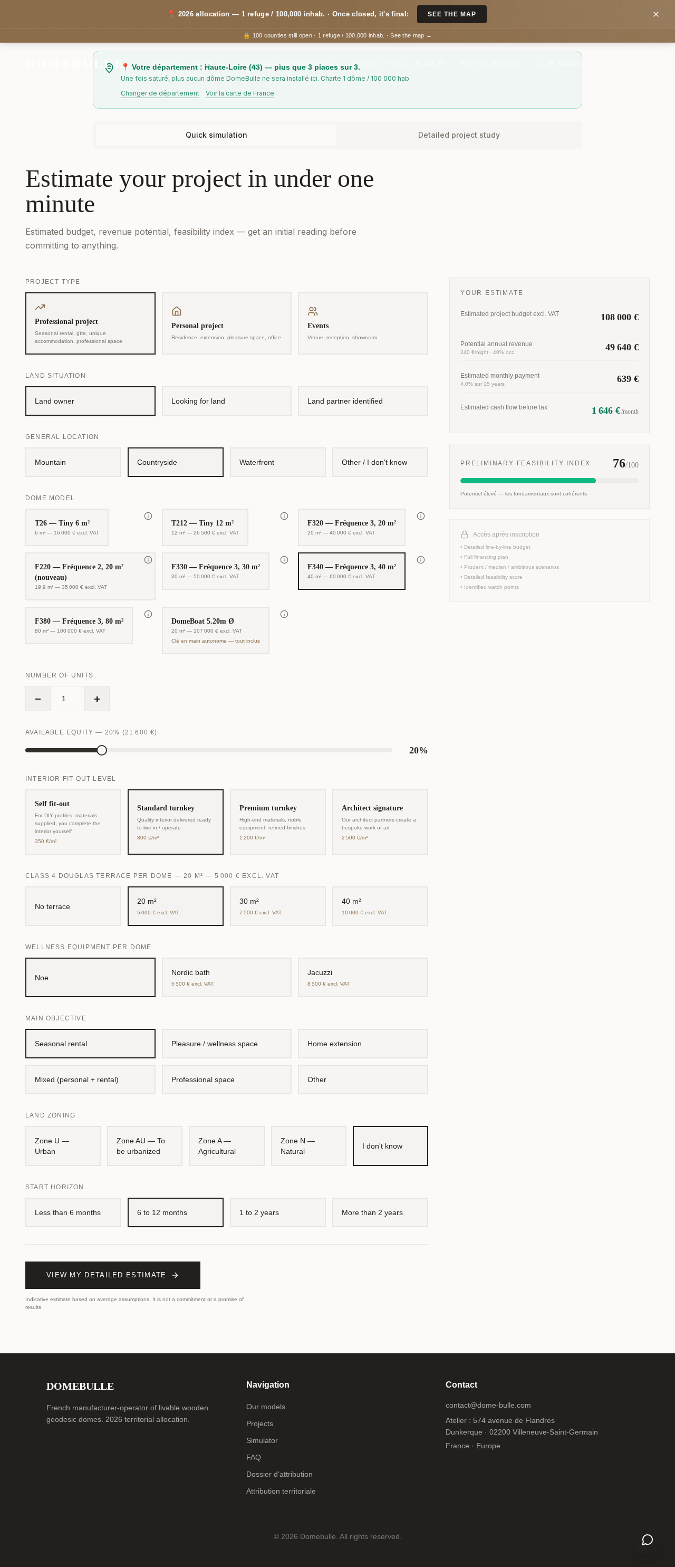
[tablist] (337, 135)
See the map (452, 14)
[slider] (102, 750)
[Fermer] (656, 14)
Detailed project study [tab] (459, 134)
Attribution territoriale (281, 1491)
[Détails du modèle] (148, 516)
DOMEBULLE (74, 64)
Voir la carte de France (240, 93)
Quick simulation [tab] (216, 134)
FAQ (253, 1457)
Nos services (491, 64)
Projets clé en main (398, 64)
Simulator (262, 1440)
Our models (564, 64)
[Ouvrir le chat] (647, 1539)
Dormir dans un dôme (288, 64)
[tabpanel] (337, 738)
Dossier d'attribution (279, 1474)
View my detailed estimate (106, 1275)
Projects (259, 1423)
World (209, 64)
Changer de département (160, 93)
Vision (164, 64)
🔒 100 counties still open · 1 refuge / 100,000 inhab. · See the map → (337, 35)
